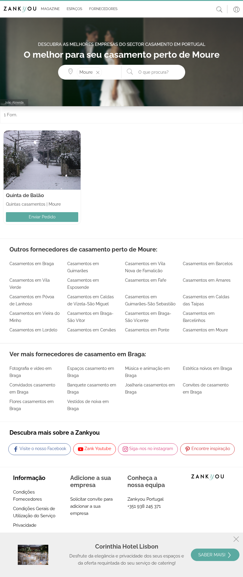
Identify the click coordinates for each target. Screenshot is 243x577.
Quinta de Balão (25, 195)
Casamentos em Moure (205, 330)
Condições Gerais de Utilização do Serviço (34, 512)
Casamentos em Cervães (91, 330)
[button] (49, 9)
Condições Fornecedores (27, 495)
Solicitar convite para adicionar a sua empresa (91, 506)
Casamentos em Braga (31, 263)
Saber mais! (212, 554)
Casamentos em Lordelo (33, 330)
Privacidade (24, 525)
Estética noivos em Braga (207, 368)
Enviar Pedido (42, 217)
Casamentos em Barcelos (208, 263)
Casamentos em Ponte (147, 330)
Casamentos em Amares (207, 280)
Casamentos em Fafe (145, 280)
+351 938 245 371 (144, 506)
